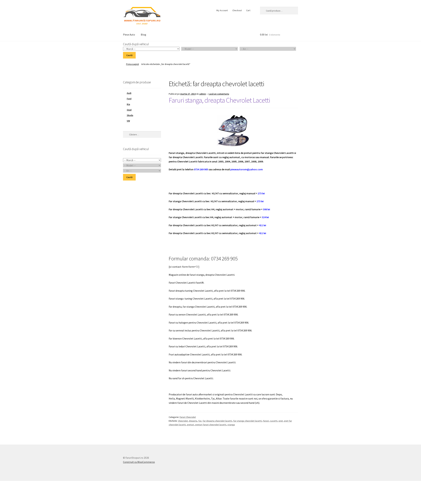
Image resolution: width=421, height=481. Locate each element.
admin (202, 93)
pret (281, 420)
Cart (248, 10)
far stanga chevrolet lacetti (247, 420)
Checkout (237, 10)
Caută (129, 55)
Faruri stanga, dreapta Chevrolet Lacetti (219, 100)
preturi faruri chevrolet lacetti (210, 424)
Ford (129, 98)
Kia (128, 104)
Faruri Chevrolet (188, 417)
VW (128, 120)
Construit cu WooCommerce (139, 462)
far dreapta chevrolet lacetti (217, 420)
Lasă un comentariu (219, 93)
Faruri (266, 420)
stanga (231, 424)
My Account (222, 10)
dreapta (193, 420)
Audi (129, 93)
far (199, 420)
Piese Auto (129, 34)
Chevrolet (183, 420)
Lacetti (273, 420)
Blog (143, 34)
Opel (129, 109)
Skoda (130, 115)
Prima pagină (132, 64)
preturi (190, 424)
